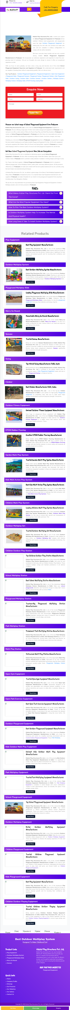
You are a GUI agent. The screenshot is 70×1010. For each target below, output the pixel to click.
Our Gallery (10, 992)
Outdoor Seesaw (35, 78)
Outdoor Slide (24, 78)
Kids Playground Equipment (46, 371)
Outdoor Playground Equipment (52, 43)
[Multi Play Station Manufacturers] (27, 593)
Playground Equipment (43, 74)
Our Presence (11, 986)
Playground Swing (35, 76)
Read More (30, 259)
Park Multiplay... (56, 738)
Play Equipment (12, 953)
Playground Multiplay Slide (15, 958)
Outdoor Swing (14, 78)
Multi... (50, 589)
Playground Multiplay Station (55, 663)
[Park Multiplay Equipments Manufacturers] (27, 741)
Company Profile (12, 981)
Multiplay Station (11, 81)
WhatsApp (35, 1008)
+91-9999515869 (15, 3)
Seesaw (9, 963)
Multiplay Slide (21, 81)
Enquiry (58, 1008)
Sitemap (9, 984)
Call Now (13, 1008)
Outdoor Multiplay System (15, 955)
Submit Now (34, 112)
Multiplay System (58, 78)
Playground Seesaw (23, 76)
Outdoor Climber (47, 78)
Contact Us (10, 994)
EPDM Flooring (30, 81)
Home (21, 25)
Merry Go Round (12, 960)
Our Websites (11, 989)
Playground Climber (48, 76)
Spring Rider (39, 81)
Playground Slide (11, 76)
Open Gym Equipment (57, 74)
